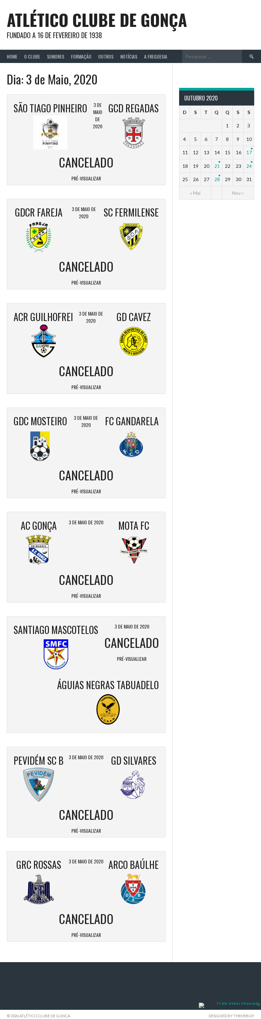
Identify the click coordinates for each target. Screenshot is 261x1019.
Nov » (238, 193)
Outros (106, 56)
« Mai (195, 193)
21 (217, 166)
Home (12, 56)
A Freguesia (155, 56)
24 (249, 166)
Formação (81, 56)
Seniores (55, 56)
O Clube (32, 56)
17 (249, 152)
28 (217, 179)
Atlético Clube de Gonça (97, 19)
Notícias (128, 56)
